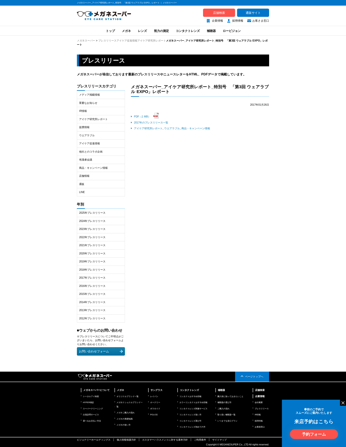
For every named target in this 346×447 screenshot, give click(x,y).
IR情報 (83, 110)
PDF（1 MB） (142, 116)
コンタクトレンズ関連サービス (193, 409)
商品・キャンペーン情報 (195, 128)
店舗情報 (84, 175)
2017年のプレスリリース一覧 (151, 122)
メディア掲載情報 (89, 94)
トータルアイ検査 (91, 396)
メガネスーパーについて (96, 390)
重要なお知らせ (88, 102)
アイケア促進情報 (127, 40)
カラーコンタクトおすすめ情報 (193, 402)
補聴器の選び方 (224, 402)
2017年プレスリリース (92, 277)
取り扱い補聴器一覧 (226, 415)
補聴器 (211, 30)
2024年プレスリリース (92, 220)
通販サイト (253, 12)
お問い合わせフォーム (94, 351)
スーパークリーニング (93, 409)
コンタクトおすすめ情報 (190, 396)
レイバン (154, 396)
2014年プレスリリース (92, 302)
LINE (82, 192)
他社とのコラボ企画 (91, 151)
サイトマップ (219, 439)
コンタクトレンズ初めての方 (192, 427)
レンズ (142, 30)
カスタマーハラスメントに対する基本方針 (165, 439)
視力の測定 (161, 30)
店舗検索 (219, 12)
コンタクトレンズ (188, 30)
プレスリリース (107, 40)
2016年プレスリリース (92, 285)
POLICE (154, 415)
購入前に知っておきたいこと (230, 396)
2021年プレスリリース (92, 245)
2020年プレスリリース (92, 253)
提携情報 (84, 127)
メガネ (126, 30)
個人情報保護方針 (126, 439)
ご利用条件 (200, 439)
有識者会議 (85, 159)
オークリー (155, 402)
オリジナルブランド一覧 (128, 396)
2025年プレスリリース (92, 212)
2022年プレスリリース (92, 237)
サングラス (157, 390)
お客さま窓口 (260, 20)
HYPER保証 (88, 402)
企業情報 (217, 20)
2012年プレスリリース (92, 318)
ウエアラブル (172, 128)
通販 (81, 184)
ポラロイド (155, 409)
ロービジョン (232, 30)
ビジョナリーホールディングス (94, 439)
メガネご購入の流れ (126, 413)
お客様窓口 (260, 427)
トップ (110, 30)
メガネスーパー (86, 40)
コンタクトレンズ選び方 (190, 421)
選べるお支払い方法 (92, 421)
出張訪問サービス (91, 415)
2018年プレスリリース (92, 269)
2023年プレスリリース (92, 229)
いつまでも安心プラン (227, 421)
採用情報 (237, 20)
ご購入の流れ (223, 409)
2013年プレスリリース (92, 310)
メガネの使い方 (124, 425)
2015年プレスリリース (92, 293)
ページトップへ (254, 376)
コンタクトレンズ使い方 (190, 415)
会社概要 (259, 402)
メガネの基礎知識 (125, 419)
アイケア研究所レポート (151, 40)
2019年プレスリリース (92, 261)
